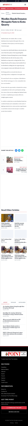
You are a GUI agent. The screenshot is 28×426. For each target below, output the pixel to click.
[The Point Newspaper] (18, 1)
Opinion (3, 378)
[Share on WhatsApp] (22, 150)
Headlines (3, 367)
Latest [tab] (5, 302)
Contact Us (4, 391)
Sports (3, 373)
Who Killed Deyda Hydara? (8, 393)
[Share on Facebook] (16, 150)
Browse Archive (14, 411)
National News (5, 369)
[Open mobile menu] (25, 4)
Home (2, 13)
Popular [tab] (13, 302)
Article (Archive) (8, 13)
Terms (16, 422)
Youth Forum (4, 382)
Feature (3, 380)
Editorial (3, 371)
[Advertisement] (14, 130)
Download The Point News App (9, 395)
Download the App (14, 407)
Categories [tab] (22, 302)
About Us (3, 389)
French (3, 376)
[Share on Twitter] (19, 150)
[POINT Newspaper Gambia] (15, 1)
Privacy (12, 422)
